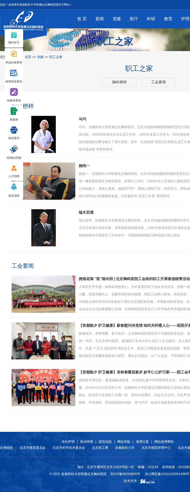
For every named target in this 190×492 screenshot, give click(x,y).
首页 (28, 57)
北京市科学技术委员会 (69, 448)
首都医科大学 (125, 448)
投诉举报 (86, 441)
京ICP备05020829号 (125, 474)
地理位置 (142, 441)
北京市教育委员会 (33, 448)
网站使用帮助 (164, 441)
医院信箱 (105, 441)
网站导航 (123, 441)
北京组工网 (100, 448)
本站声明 (68, 441)
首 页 (82, 18)
